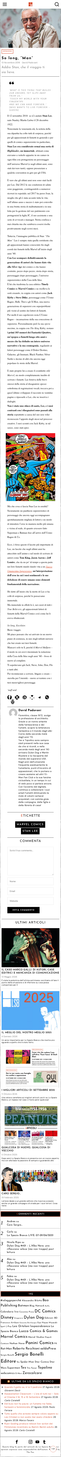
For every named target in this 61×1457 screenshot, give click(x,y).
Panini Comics (39, 1343)
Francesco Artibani (10, 1323)
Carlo (10, 1232)
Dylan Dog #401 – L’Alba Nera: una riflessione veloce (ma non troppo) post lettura (30, 1249)
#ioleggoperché (11, 1300)
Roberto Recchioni (26, 1348)
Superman (13, 1368)
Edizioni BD (51, 1318)
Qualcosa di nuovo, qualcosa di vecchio (26, 1149)
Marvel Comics (30, 824)
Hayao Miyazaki (49, 1323)
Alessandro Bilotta (32, 1300)
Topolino (45, 1368)
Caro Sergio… (11, 1193)
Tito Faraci (32, 1368)
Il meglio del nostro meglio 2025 (26, 1032)
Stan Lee (30, 831)
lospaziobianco (40, 1326)
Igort (3, 1326)
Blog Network (37, 1306)
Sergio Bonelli (7, 1355)
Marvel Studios (36, 1337)
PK (55, 1343)
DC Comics (45, 1311)
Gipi (39, 1323)
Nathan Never (17, 1343)
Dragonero (18, 1318)
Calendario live (10, 1312)
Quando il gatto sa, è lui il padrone (23, 1387)
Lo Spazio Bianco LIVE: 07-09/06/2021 (30, 1235)
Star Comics (42, 1362)
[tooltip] (9, 697)
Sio (18, 1362)
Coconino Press (26, 1312)
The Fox (30, 1452)
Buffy (47, 1306)
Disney (7, 1317)
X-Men (18, 1373)
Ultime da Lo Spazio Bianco (33, 1381)
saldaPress (48, 1348)
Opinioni (7, 51)
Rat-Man (6, 1348)
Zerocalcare (32, 1373)
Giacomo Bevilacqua (28, 1323)
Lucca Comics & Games (38, 1331)
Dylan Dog (34, 1318)
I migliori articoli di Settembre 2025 (28, 1090)
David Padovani (30, 62)
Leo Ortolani (21, 1326)
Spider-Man (27, 1362)
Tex (23, 1368)
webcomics (8, 1373)
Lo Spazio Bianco (47, 1447)
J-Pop (9, 1326)
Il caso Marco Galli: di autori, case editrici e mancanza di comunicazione (30, 971)
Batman (23, 1305)
